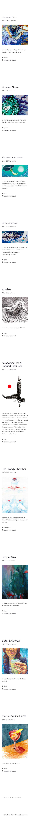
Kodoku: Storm (10, 87)
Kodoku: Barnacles (12, 157)
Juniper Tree (9, 557)
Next (20, 798)
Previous (5, 798)
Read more (13, 434)
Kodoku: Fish (9, 17)
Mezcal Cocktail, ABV (14, 716)
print (5, 57)
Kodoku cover (10, 223)
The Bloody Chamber (14, 468)
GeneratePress (24, 815)
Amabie (6, 289)
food (5, 686)
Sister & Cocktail (11, 640)
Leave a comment (10, 60)
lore (5, 333)
